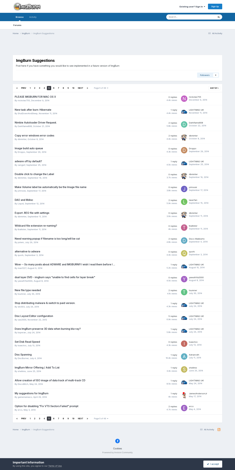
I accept (214, 464)
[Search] (218, 17)
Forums (17, 25)
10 (73, 88)
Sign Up (215, 6)
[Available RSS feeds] (219, 429)
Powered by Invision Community (117, 452)
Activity (32, 17)
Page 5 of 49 (100, 88)
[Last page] (87, 88)
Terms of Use (55, 466)
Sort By (214, 88)
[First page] (17, 88)
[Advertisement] (117, 47)
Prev (23, 88)
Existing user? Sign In (192, 6)
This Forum (205, 17)
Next (80, 88)
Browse (20, 17)
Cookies (117, 448)
